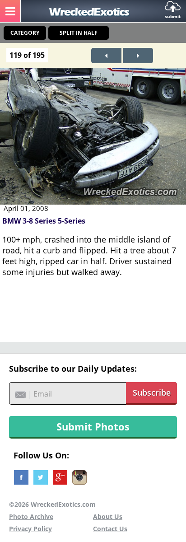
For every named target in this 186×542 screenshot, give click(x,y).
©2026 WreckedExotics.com (52, 504)
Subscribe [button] (152, 392)
